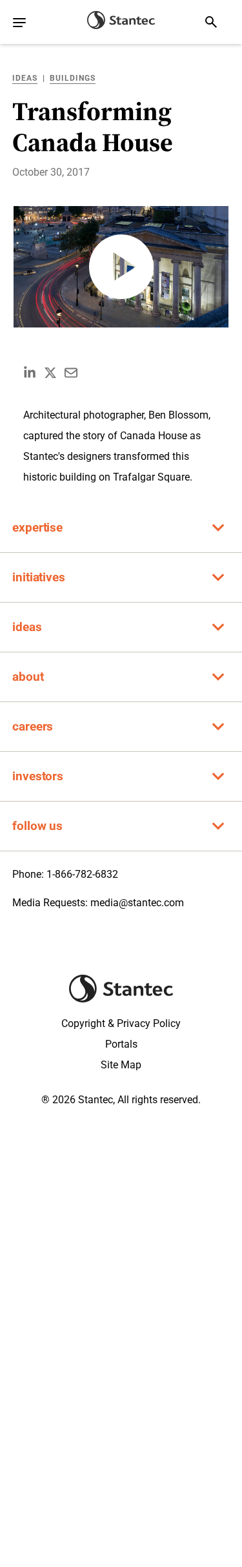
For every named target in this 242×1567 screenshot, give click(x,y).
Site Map (121, 1065)
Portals (121, 1044)
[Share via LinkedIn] (29, 372)
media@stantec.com (137, 903)
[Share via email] (71, 372)
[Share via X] (50, 372)
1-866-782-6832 (82, 874)
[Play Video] (121, 266)
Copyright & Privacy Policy (121, 1023)
